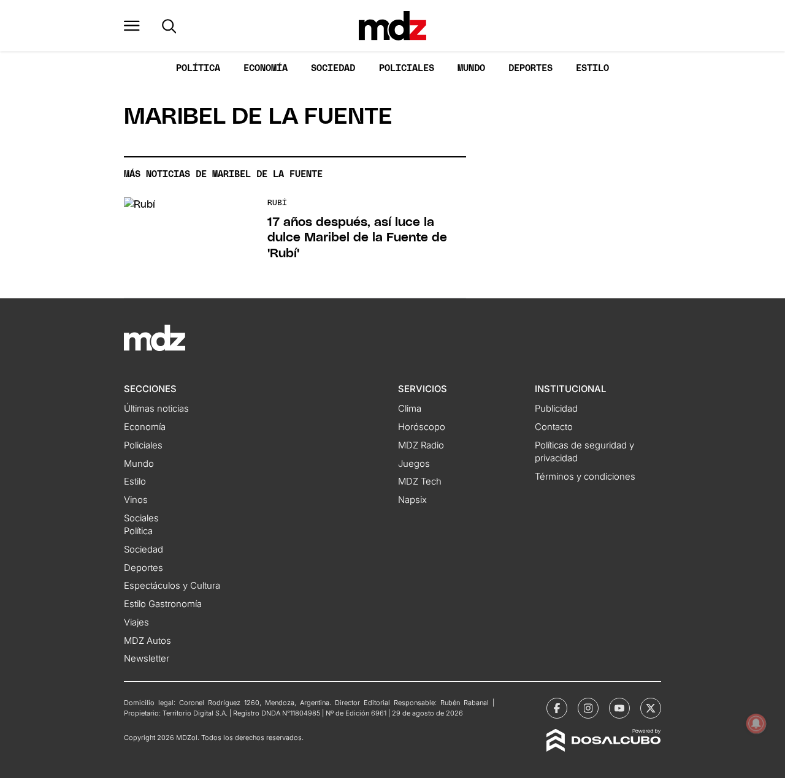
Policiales (406, 68)
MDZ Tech (420, 481)
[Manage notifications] (756, 723)
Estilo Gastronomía (163, 604)
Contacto (554, 426)
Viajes (136, 622)
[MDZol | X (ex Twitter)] (651, 708)
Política (198, 68)
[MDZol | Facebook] (557, 708)
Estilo (592, 68)
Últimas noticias (156, 408)
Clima (409, 408)
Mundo (471, 68)
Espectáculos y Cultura (172, 585)
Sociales (141, 518)
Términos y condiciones (585, 476)
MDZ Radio (421, 445)
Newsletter (146, 658)
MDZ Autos (147, 640)
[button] (132, 25)
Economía (265, 68)
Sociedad (333, 68)
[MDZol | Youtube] (619, 708)
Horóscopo (421, 426)
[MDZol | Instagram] (588, 708)
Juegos (414, 463)
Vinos (136, 499)
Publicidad (556, 408)
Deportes (530, 68)
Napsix (412, 499)
